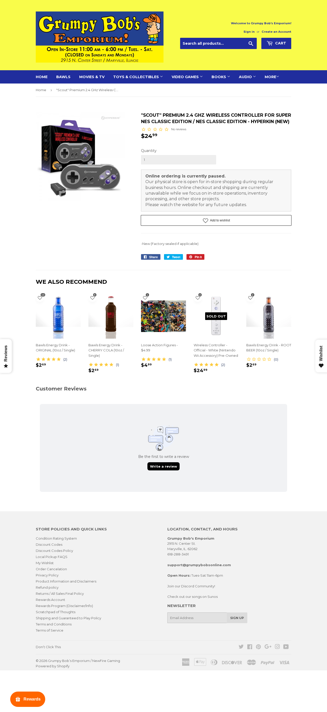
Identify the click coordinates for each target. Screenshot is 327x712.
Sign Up (237, 618)
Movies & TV (91, 77)
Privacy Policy (47, 575)
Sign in (249, 31)
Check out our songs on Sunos (192, 597)
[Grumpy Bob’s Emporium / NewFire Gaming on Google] (268, 647)
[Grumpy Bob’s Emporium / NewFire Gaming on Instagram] (277, 647)
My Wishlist (45, 563)
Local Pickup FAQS (51, 557)
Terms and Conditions (54, 624)
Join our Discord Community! (191, 586)
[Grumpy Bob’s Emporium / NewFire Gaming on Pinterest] (258, 647)
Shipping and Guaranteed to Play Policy (68, 618)
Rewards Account (50, 600)
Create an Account (276, 31)
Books (219, 77)
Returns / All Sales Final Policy (60, 593)
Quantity (149, 150)
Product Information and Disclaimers (66, 581)
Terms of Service (49, 630)
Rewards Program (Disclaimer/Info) (64, 606)
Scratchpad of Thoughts (55, 612)
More (270, 77)
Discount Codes (49, 544)
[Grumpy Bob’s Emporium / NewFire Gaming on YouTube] (286, 647)
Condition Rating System (56, 538)
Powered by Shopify (52, 666)
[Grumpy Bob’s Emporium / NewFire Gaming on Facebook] (249, 647)
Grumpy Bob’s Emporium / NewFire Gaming (84, 661)
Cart (280, 43)
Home (42, 77)
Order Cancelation (51, 569)
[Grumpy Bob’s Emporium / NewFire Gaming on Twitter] (241, 647)
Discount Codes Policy (54, 551)
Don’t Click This (48, 647)
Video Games (186, 77)
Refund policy (47, 587)
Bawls (63, 77)
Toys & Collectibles (136, 77)
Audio (246, 77)
